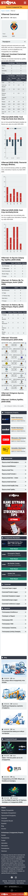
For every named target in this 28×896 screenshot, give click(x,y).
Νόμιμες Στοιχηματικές (7, 810)
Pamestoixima (5, 838)
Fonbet (3, 840)
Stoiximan (4, 851)
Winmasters (4, 845)
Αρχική (3, 10)
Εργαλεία (3, 823)
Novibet (3, 835)
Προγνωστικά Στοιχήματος (8, 815)
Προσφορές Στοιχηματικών (8, 813)
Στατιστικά (4, 818)
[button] (24, 41)
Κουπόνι (3, 828)
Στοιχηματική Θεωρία (7, 820)
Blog (2, 826)
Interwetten (4, 843)
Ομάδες (8, 10)
